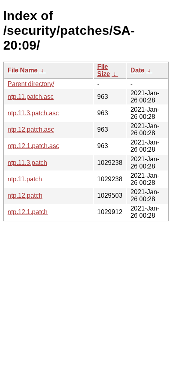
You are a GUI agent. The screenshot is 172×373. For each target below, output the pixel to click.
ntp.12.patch (25, 195)
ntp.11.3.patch (27, 162)
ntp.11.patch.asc (31, 96)
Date (137, 70)
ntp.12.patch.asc (31, 129)
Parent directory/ (31, 83)
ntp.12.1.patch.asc (33, 145)
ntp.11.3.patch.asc (33, 113)
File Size (103, 70)
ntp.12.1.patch (28, 212)
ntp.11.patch (25, 179)
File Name (23, 70)
